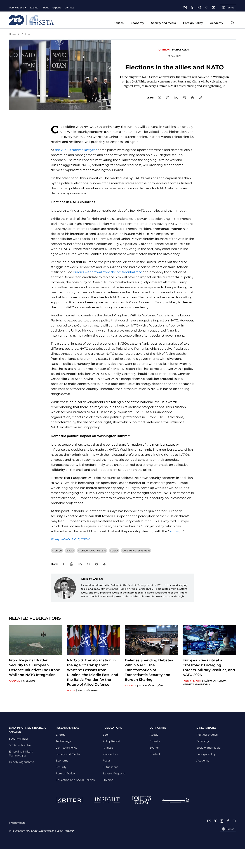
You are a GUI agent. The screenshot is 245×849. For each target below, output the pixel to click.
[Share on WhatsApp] (167, 97)
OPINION (164, 49)
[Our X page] (192, 7)
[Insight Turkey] (107, 800)
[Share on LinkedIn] (176, 97)
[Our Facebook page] (206, 7)
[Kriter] (69, 800)
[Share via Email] (184, 97)
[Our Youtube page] (213, 7)
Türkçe (230, 828)
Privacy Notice (17, 822)
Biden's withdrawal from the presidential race (107, 272)
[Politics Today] (141, 800)
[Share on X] (159, 97)
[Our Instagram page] (199, 7)
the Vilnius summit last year (76, 150)
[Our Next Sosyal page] (185, 7)
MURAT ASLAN (181, 49)
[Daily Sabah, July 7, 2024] (70, 539)
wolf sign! (176, 531)
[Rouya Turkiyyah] (175, 800)
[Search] (232, 23)
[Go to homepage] (31, 20)
